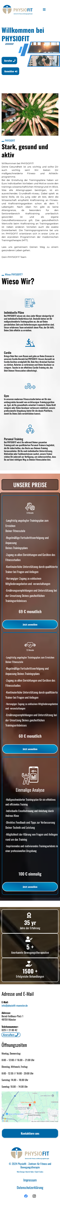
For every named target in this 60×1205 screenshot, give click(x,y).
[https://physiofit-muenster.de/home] (18, 9)
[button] (44, 9)
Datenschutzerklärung (30, 1187)
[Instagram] (34, 1196)
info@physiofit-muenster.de (15, 1005)
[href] (30, 1106)
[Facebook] (26, 1196)
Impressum (30, 1179)
